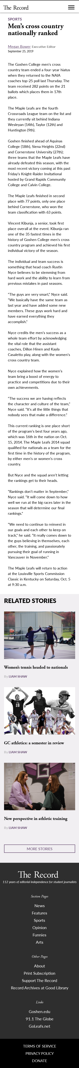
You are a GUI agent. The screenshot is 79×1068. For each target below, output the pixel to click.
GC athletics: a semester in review (34, 743)
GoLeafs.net (39, 1026)
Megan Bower (19, 46)
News (39, 905)
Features (39, 913)
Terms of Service (39, 1046)
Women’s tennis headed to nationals (36, 667)
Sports (39, 920)
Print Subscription (39, 973)
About (39, 966)
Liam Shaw (18, 676)
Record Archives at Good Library (39, 988)
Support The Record (39, 980)
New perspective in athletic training (35, 819)
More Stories (39, 848)
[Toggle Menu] (71, 8)
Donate (39, 1060)
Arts (39, 942)
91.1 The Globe (39, 1019)
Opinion (39, 927)
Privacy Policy (40, 1053)
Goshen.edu (39, 1011)
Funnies (39, 935)
